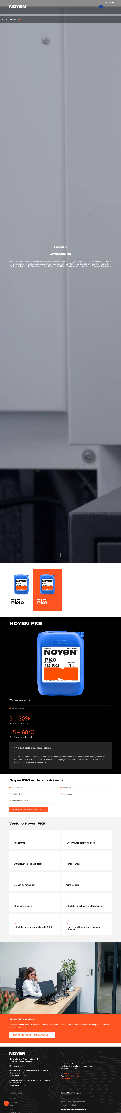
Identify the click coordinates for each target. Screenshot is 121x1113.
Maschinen (16, 1093)
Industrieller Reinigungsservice (72, 1102)
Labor (62, 1098)
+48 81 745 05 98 (71, 1073)
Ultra (11, 1105)
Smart (11, 1109)
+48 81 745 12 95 (72, 1076)
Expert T (13, 1099)
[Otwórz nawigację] (108, 6)
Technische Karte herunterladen (27, 810)
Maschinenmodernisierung (71, 1105)
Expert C (13, 1102)
